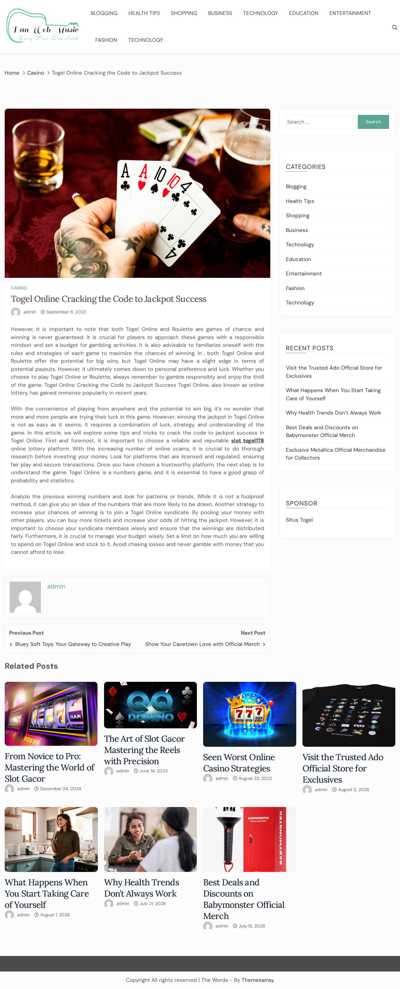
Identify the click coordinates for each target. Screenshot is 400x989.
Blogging (104, 13)
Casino (19, 288)
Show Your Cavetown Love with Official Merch (202, 644)
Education (303, 13)
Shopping (184, 13)
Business (220, 13)
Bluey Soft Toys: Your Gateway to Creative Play (73, 644)
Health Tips (144, 13)
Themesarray (257, 980)
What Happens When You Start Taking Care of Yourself (47, 893)
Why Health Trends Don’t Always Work (333, 412)
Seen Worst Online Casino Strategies (239, 762)
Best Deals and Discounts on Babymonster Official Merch (244, 899)
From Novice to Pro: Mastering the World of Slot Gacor (49, 767)
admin (29, 312)
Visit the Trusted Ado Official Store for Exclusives (342, 768)
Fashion (106, 40)
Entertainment (350, 13)
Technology (260, 13)
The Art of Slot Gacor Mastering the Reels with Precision (144, 750)
